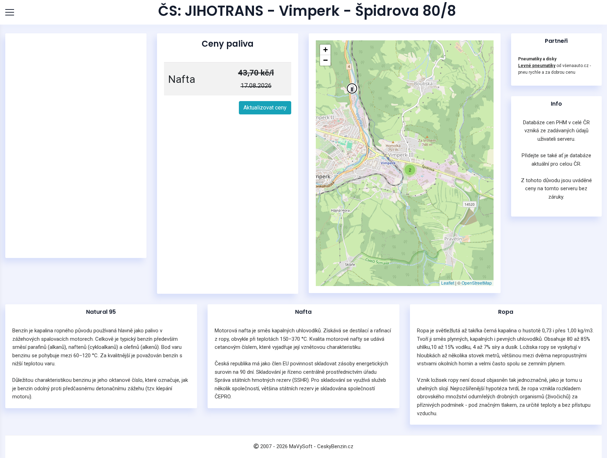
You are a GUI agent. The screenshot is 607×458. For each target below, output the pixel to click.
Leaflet (447, 283)
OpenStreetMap (477, 283)
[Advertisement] (76, 145)
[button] (352, 88)
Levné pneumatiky (536, 65)
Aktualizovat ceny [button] (265, 107)
